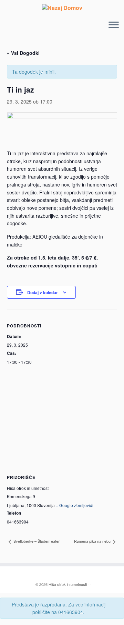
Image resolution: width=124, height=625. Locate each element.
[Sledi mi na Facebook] (26, 574)
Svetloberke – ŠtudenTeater (36, 541)
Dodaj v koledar (42, 292)
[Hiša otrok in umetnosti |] (62, 7)
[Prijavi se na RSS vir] (10, 574)
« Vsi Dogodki (23, 52)
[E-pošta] (18, 574)
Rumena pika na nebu (93, 541)
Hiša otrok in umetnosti (68, 584)
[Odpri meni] (113, 26)
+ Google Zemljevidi (74, 505)
